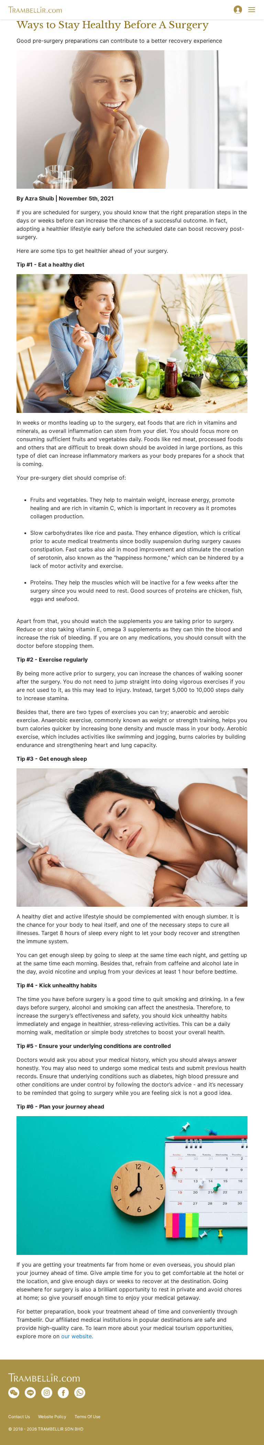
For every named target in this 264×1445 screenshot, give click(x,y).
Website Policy (52, 1417)
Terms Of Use (87, 1417)
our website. (77, 1336)
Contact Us (19, 1417)
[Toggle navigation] (252, 10)
